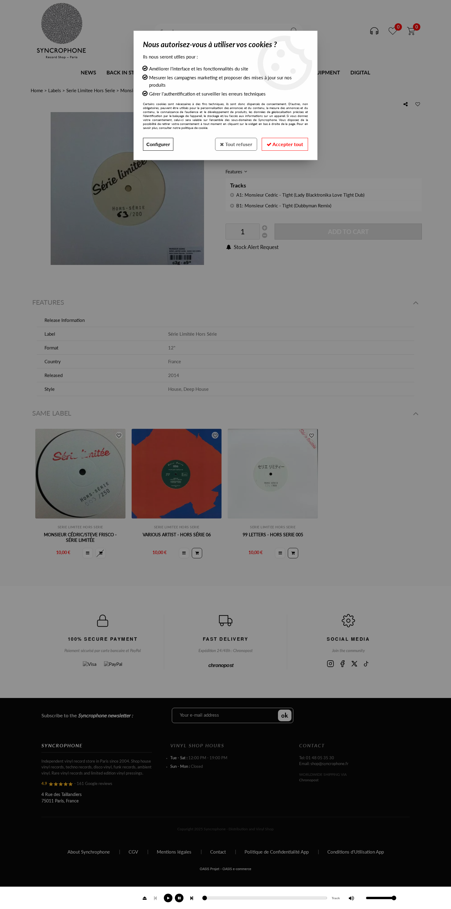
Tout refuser (238, 144)
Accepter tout (287, 144)
